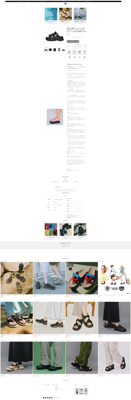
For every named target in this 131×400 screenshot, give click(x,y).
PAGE (50, 238)
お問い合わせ (47, 385)
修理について (56, 385)
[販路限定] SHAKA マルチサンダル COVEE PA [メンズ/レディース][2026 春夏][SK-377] (9, 295)
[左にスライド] (44, 49)
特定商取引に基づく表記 (57, 388)
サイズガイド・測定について (76, 37)
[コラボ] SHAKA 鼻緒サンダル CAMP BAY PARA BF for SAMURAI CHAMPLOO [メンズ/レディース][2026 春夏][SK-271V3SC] (78, 295)
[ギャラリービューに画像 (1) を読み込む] (46, 50)
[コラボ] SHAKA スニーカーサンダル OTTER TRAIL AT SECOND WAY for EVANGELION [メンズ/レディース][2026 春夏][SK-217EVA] (111, 295)
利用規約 (56, 386)
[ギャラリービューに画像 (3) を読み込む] (55, 50)
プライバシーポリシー (57, 387)
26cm (81, 40)
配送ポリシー (56, 390)
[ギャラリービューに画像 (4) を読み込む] (59, 50)
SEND (85, 385)
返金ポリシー (56, 389)
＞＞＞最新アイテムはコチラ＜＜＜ (71, 70)
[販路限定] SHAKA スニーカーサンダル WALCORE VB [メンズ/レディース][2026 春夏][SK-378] (42, 295)
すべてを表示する (65, 380)
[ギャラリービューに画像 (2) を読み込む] (50, 50)
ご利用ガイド (56, 384)
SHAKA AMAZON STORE (65, 246)
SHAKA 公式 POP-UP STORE (65, 245)
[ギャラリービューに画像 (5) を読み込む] (63, 50)
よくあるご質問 (48, 384)
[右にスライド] (65, 49)
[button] (68, 33)
